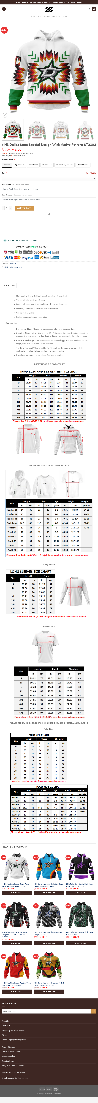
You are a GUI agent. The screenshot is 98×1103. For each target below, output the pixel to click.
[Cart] (94, 9)
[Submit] (93, 1011)
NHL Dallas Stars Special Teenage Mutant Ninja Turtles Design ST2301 (49, 984)
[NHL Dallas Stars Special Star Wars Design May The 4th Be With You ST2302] (17, 915)
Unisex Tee (47, 165)
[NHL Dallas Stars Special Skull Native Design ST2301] (81, 915)
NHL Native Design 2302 (13, 267)
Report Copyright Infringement (14, 1039)
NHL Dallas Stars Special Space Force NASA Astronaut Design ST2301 (15, 885)
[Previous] (7, 70)
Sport (40, 17)
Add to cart (24, 208)
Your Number (17, 195)
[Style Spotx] (49, 9)
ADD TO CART (17, 893)
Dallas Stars (62, 17)
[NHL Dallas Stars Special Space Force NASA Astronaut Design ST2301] (17, 866)
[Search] (89, 8)
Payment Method (8, 1056)
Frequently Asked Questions (13, 1030)
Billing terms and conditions (13, 1065)
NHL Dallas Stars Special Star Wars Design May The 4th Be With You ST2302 (14, 934)
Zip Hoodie (19, 165)
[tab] (9, 285)
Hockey (47, 17)
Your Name (15, 184)
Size (4, 173)
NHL (53, 17)
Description (9, 285)
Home (33, 17)
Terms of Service (8, 1047)
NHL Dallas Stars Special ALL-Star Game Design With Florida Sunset (16, 984)
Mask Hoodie (83, 165)
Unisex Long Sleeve (64, 165)
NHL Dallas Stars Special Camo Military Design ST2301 (48, 933)
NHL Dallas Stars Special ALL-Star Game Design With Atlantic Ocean (48, 885)
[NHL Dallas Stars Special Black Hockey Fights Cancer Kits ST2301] (81, 866)
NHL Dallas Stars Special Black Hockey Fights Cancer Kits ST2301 (80, 885)
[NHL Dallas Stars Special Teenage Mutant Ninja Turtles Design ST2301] (49, 965)
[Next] (91, 70)
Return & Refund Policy (11, 1051)
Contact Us (6, 1025)
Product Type (8, 159)
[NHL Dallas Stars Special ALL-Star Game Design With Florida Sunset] (17, 965)
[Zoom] (5, 115)
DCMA (4, 1035)
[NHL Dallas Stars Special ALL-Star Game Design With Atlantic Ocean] (49, 866)
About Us (5, 1021)
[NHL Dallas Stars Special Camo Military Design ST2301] (49, 915)
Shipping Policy (8, 1061)
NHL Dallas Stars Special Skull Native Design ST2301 (79, 933)
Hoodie (7, 165)
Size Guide (91, 173)
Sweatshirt (33, 165)
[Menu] (4, 9)
